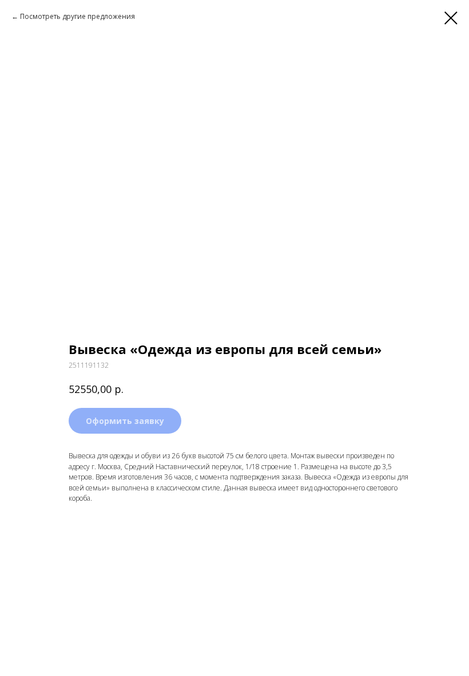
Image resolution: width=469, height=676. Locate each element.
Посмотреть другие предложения (77, 16)
